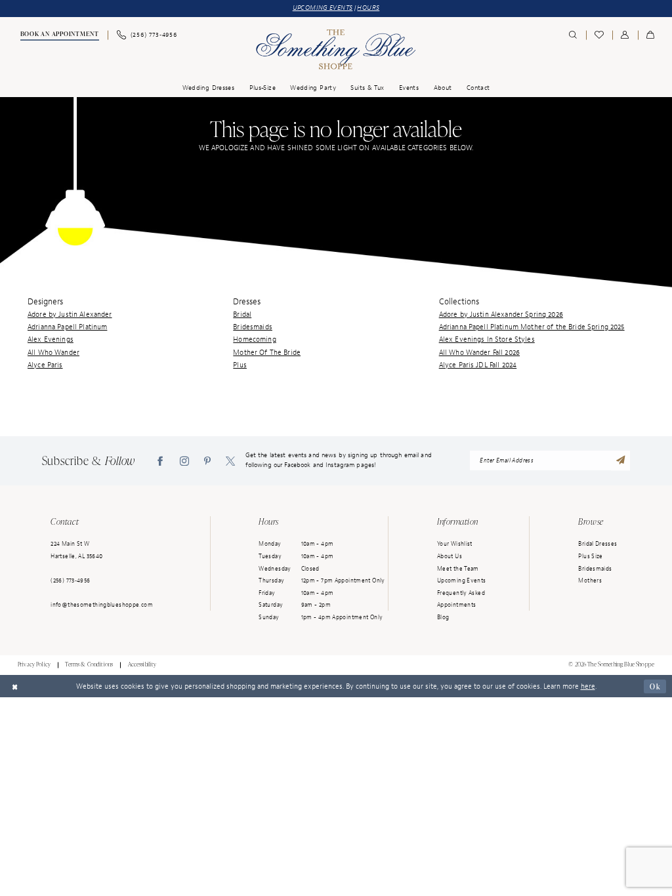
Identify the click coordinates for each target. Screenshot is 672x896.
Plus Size (590, 556)
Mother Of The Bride (267, 352)
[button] (625, 35)
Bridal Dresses (597, 544)
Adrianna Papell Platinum (67, 326)
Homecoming (254, 339)
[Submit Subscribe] (621, 460)
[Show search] (573, 35)
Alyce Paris (45, 364)
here (588, 686)
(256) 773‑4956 (70, 580)
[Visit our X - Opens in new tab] (230, 460)
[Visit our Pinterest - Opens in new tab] (207, 460)
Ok (655, 686)
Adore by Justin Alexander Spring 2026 (501, 314)
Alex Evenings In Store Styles (487, 339)
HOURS (368, 8)
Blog (443, 617)
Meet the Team (458, 569)
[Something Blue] (335, 50)
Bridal (242, 314)
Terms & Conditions (89, 664)
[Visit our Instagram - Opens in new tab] (184, 460)
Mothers (590, 580)
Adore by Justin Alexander (70, 314)
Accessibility (142, 664)
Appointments (456, 605)
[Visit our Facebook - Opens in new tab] (160, 460)
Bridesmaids (252, 326)
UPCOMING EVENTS (323, 8)
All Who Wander (53, 352)
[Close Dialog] (15, 686)
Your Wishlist (454, 544)
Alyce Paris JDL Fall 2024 (478, 364)
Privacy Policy (34, 664)
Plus (240, 364)
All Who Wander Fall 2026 (479, 352)
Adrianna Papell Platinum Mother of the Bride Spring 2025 (532, 326)
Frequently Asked (461, 593)
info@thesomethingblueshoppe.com (102, 605)
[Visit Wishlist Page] (599, 35)
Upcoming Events (461, 580)
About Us (449, 556)
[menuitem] (58, 35)
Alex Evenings (51, 339)
